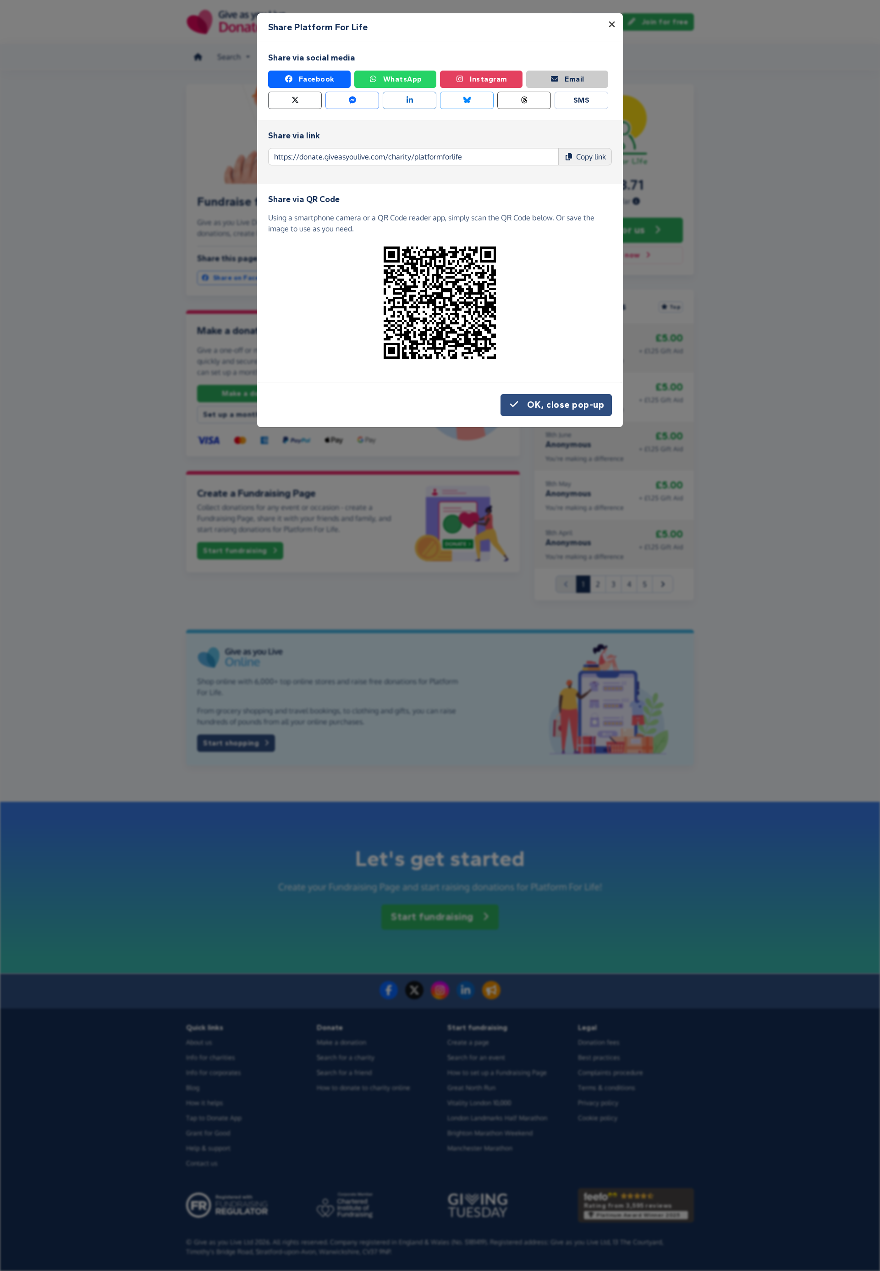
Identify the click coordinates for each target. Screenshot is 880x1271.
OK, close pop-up (565, 405)
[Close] (612, 24)
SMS (581, 100)
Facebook (317, 79)
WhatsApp (402, 79)
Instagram (488, 79)
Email (574, 79)
